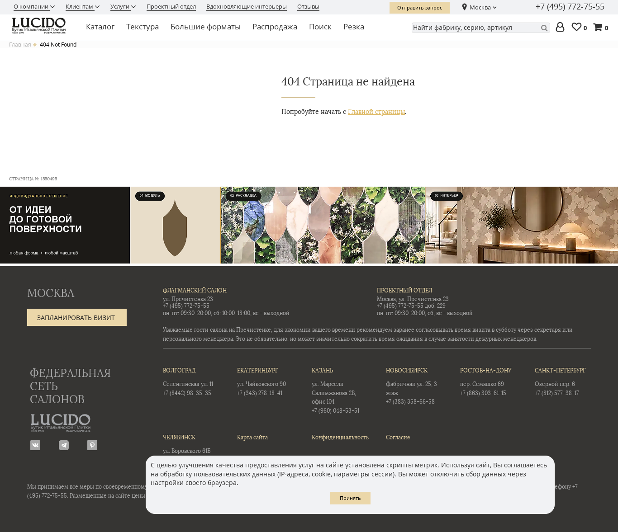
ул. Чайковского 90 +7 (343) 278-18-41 (261, 381)
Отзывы (308, 6)
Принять (350, 497)
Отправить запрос (419, 7)
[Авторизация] (562, 28)
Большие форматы (206, 26)
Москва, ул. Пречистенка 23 (413, 299)
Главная (20, 45)
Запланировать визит (76, 317)
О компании (32, 6)
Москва (480, 7)
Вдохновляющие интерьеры (246, 6)
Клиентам (80, 6)
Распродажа (274, 26)
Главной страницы (376, 112)
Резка (353, 26)
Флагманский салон (195, 290)
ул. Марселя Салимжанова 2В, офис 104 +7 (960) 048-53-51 (335, 390)
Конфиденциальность (340, 437)
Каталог (100, 26)
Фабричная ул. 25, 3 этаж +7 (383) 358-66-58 (411, 386)
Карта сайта (252, 437)
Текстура (142, 26)
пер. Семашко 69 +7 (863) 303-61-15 (485, 381)
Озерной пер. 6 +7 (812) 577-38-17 (560, 381)
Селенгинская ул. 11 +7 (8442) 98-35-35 (188, 381)
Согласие (398, 437)
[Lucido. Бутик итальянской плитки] (41, 25)
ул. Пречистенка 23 (188, 299)
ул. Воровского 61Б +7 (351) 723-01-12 (186, 448)
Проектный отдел (171, 6)
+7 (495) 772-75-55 (570, 6)
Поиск (320, 26)
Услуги (120, 6)
